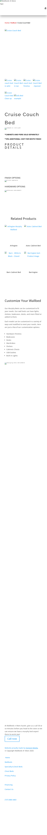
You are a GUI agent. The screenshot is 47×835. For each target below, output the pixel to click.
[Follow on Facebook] (7, 744)
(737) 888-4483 (10, 800)
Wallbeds (8, 762)
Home (7, 23)
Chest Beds (9, 771)
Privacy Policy (10, 775)
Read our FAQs (15, 526)
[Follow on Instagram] (11, 744)
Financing (9, 785)
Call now (12, 738)
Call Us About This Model (23, 155)
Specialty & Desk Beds (14, 766)
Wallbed (13, 23)
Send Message (32, 698)
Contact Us (9, 789)
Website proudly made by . (21, 748)
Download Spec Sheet (21, 167)
